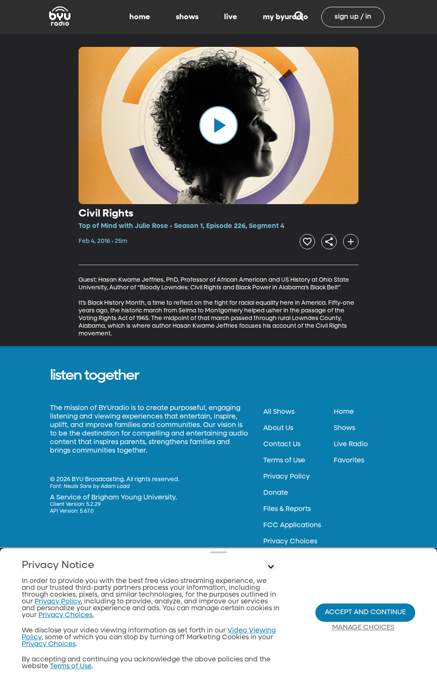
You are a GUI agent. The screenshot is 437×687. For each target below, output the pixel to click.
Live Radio (351, 444)
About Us (278, 428)
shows (187, 17)
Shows (344, 428)
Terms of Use (284, 460)
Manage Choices (363, 627)
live (230, 17)
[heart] (307, 241)
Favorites (349, 460)
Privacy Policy (286, 476)
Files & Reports (287, 509)
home (139, 17)
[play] (218, 125)
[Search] (299, 17)
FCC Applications (292, 525)
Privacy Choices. (66, 615)
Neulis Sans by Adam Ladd (97, 486)
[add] (350, 241)
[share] (329, 241)
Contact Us (281, 444)
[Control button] (270, 567)
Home (344, 412)
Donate (275, 493)
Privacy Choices (290, 541)
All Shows (278, 412)
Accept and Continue (365, 612)
